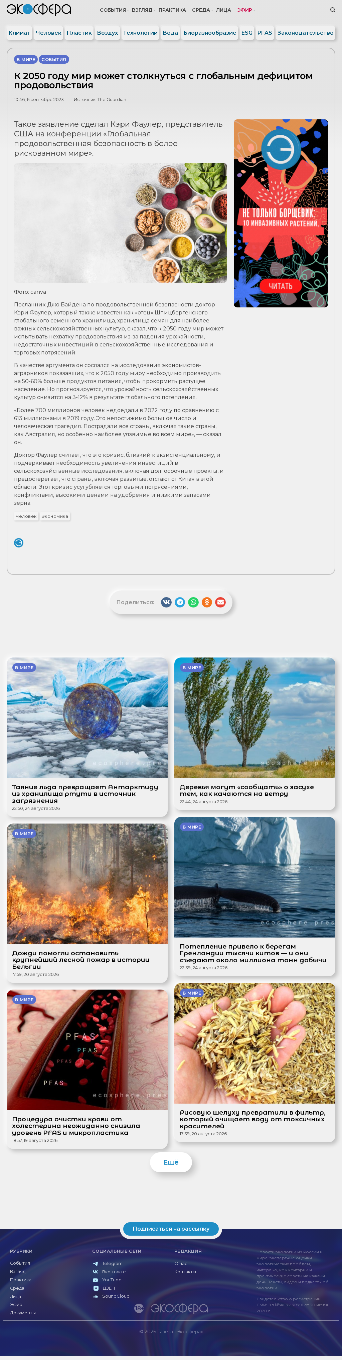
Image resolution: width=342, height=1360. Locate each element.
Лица (223, 10)
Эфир (244, 10)
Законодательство (306, 33)
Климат (19, 33)
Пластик (79, 33)
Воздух (107, 33)
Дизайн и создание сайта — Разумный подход (297, 1345)
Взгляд (142, 10)
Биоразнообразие (209, 33)
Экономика (55, 516)
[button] (166, 602)
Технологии (140, 33)
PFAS (265, 33)
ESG (246, 33)
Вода (170, 33)
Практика (172, 10)
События (113, 10)
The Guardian (112, 99)
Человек (48, 33)
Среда (201, 10)
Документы (23, 1312)
